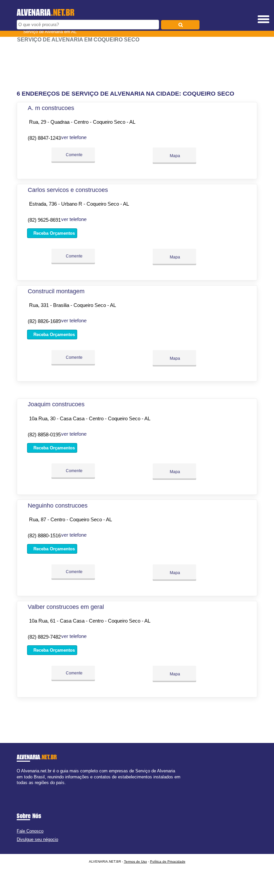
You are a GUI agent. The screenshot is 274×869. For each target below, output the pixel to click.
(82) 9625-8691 (44, 220)
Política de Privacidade (167, 861)
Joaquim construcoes (56, 404)
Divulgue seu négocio (37, 839)
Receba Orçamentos (53, 233)
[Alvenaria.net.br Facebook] (18, 788)
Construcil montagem (56, 291)
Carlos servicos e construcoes (68, 190)
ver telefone (74, 137)
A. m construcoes (51, 108)
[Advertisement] (137, 63)
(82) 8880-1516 (44, 535)
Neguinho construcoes (58, 505)
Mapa (174, 155)
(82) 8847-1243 (44, 138)
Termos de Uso (135, 861)
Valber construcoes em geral (66, 607)
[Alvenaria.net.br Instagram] (24, 788)
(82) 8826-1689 (44, 321)
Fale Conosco (30, 831)
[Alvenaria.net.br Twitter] (21, 788)
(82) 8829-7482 (44, 637)
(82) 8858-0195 (44, 434)
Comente (74, 154)
